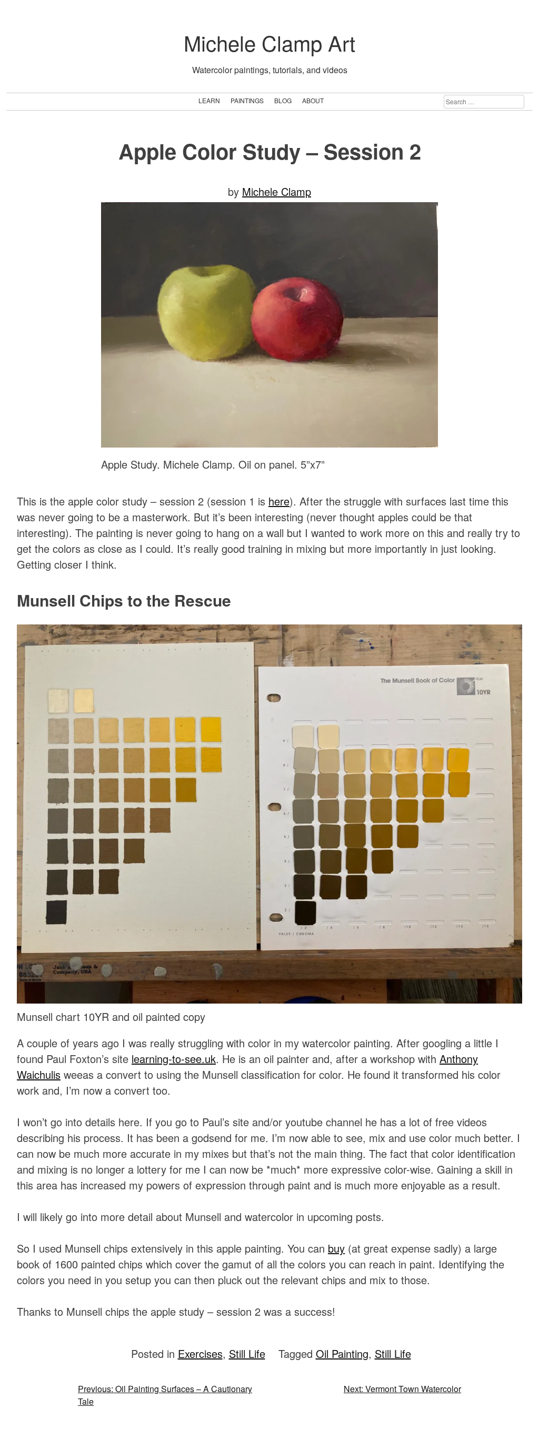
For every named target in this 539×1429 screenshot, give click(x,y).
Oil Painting (342, 1353)
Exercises (200, 1353)
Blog (283, 100)
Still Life (247, 1353)
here (279, 501)
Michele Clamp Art (269, 42)
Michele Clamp (276, 191)
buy (336, 1248)
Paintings (247, 100)
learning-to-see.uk (174, 1058)
